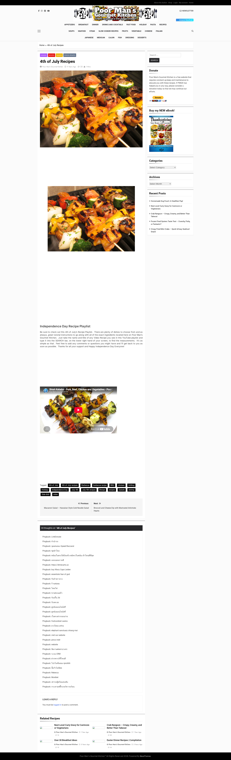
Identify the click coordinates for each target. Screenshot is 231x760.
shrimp (131, 490)
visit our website (58, 635)
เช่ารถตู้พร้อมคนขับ (59, 682)
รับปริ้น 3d (55, 598)
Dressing (129, 38)
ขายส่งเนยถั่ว (56, 593)
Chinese (148, 31)
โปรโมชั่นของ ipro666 (60, 663)
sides (55, 494)
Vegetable (136, 31)
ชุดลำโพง (55, 551)
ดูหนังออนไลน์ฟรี (58, 607)
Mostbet (54, 677)
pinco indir (55, 640)
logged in (57, 705)
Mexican (101, 38)
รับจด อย (55, 602)
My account (183, 3)
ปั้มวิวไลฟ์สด (56, 668)
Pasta (153, 25)
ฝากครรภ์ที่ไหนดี (58, 658)
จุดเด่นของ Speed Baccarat (62, 546)
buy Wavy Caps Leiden (61, 569)
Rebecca (55, 672)
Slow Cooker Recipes (108, 31)
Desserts (142, 38)
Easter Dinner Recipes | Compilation (124, 740)
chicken (121, 485)
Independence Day (60, 490)
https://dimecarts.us (60, 565)
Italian (159, 31)
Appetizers (69, 25)
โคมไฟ (54, 588)
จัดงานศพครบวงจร (59, 649)
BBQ (112, 485)
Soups (71, 31)
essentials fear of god (60, 574)
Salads (122, 490)
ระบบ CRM (56, 654)
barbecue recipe (100, 485)
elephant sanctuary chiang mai (64, 630)
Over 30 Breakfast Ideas (65, 740)
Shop (170, 3)
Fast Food (131, 25)
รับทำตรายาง (57, 579)
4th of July (53, 485)
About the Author (160, 3)
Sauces (59, 55)
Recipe (102, 490)
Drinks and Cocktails (112, 25)
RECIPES (163, 25)
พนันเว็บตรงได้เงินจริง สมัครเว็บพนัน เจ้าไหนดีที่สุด (72, 555)
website (54, 644)
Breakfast (83, 25)
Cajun (111, 38)
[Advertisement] (91, 167)
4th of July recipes (70, 485)
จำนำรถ (54, 541)
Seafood (82, 31)
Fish (120, 38)
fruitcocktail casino (59, 621)
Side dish (45, 494)
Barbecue (85, 485)
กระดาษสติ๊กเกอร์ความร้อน (62, 687)
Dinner (95, 25)
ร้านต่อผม (55, 583)
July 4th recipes (89, 490)
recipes (112, 490)
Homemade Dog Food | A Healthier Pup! (167, 201)
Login (175, 3)
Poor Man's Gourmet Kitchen (52, 66)
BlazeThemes (145, 756)
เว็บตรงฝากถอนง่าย (59, 616)
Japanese (89, 38)
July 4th (74, 490)
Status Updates (69, 55)
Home (191, 3)
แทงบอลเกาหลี (57, 560)
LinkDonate (56, 537)
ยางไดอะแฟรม (57, 626)
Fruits (125, 31)
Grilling (131, 485)
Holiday (143, 25)
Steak (92, 31)
